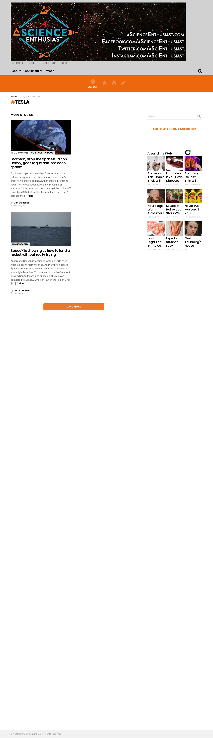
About (16, 71)
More (30, 195)
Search (199, 71)
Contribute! (33, 71)
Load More (74, 306)
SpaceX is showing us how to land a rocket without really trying (40, 252)
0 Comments (21, 153)
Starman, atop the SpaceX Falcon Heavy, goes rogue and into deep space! (39, 163)
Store (50, 71)
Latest (93, 86)
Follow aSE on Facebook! (174, 129)
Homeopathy (20, 244)
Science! (36, 152)
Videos (49, 152)
